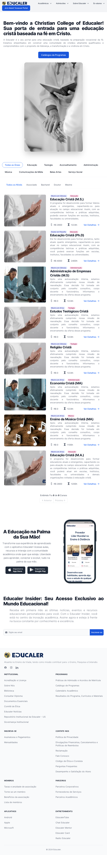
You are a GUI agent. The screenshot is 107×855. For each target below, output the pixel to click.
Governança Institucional (16, 722)
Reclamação (62, 750)
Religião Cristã (60, 347)
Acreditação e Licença (15, 680)
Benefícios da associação (16, 797)
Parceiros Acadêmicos (67, 797)
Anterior (48, 500)
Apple (7, 822)
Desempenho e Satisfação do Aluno (73, 771)
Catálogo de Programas (67, 685)
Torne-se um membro (14, 792)
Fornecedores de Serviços (68, 792)
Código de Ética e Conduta (69, 761)
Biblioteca (9, 690)
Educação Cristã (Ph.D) (67, 235)
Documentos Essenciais (16, 701)
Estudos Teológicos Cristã (69, 311)
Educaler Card (63, 833)
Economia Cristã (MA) (66, 383)
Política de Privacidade (67, 737)
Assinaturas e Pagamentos (17, 737)
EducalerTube (62, 817)
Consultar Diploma (13, 696)
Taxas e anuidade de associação (20, 786)
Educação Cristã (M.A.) (67, 455)
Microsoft (9, 827)
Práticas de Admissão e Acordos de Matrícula (78, 680)
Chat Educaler (63, 822)
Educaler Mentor (64, 827)
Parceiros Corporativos (67, 786)
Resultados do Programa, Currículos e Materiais (79, 696)
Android (8, 817)
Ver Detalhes (90, 225)
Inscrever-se (96, 632)
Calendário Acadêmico (67, 690)
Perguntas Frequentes (66, 766)
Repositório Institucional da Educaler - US (25, 716)
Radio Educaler (63, 838)
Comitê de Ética (12, 706)
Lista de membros (13, 802)
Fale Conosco (62, 756)
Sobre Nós (9, 685)
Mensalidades (11, 742)
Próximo (59, 500)
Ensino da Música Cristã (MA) (71, 419)
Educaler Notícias (13, 711)
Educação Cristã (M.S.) (67, 199)
